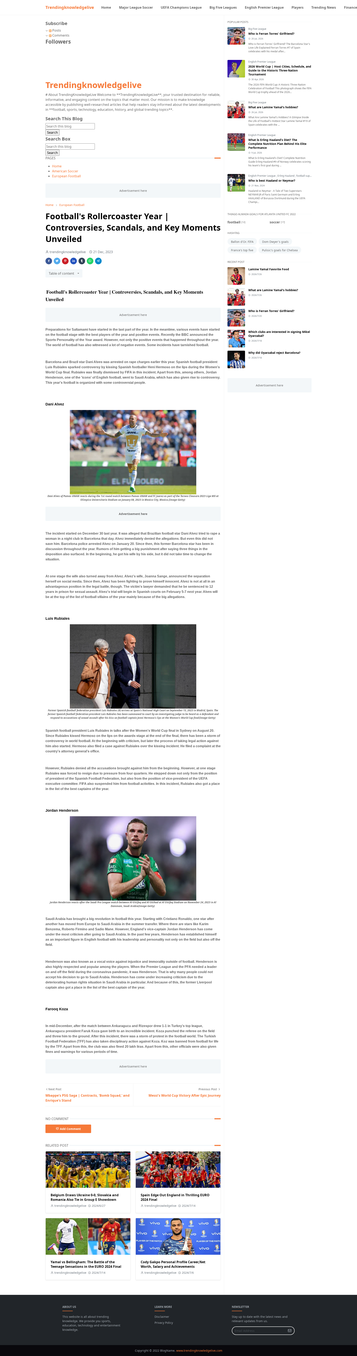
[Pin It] (65, 261)
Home (57, 166)
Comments (60, 35)
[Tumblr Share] (82, 261)
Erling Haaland (286, 176)
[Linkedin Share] (73, 261)
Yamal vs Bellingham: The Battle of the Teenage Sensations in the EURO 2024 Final (86, 1264)
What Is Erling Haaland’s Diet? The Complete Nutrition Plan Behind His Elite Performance (277, 144)
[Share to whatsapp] (90, 261)
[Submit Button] (289, 1331)
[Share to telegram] (98, 261)
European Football (66, 176)
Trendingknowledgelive (69, 7)
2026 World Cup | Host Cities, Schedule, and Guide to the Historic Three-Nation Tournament (279, 70)
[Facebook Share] (48, 261)
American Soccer (65, 171)
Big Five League (257, 29)
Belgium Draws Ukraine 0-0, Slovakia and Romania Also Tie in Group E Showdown (85, 1197)
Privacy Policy (164, 1323)
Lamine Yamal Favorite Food (268, 269)
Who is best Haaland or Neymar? (271, 180)
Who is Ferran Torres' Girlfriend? (271, 34)
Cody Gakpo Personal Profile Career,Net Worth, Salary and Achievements (173, 1264)
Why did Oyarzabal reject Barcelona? (274, 353)
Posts (56, 30)
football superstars (307, 176)
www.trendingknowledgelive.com (199, 1350)
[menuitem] (106, 7)
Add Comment (70, 1129)
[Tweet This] (57, 261)
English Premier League (262, 61)
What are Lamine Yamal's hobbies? (273, 107)
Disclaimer (162, 1317)
